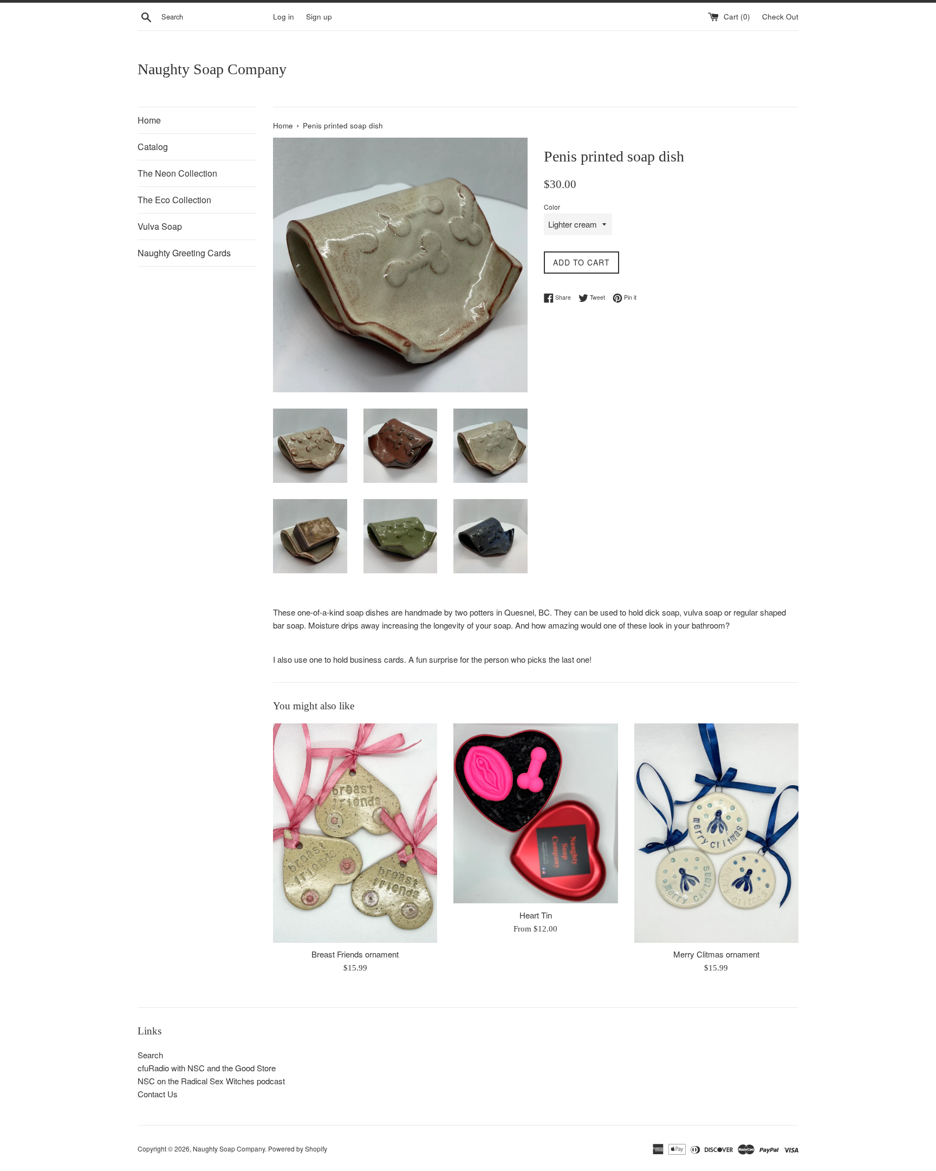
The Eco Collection (174, 199)
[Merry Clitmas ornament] (716, 832)
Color (552, 206)
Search (150, 1054)
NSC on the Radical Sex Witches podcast (211, 1080)
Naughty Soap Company (212, 69)
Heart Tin (535, 915)
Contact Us (158, 1093)
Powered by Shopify (297, 1148)
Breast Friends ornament (355, 954)
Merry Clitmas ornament (716, 954)
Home (149, 120)
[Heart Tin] (535, 813)
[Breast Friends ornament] (355, 832)
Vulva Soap (160, 226)
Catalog (153, 146)
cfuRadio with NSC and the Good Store (207, 1067)
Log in (283, 16)
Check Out (780, 16)
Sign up (319, 16)
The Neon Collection (177, 173)
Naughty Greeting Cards (184, 253)
